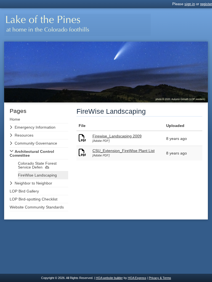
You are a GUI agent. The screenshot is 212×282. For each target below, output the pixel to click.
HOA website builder (109, 278)
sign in (189, 4)
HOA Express (137, 278)
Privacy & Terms (160, 278)
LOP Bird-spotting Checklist (33, 199)
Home (15, 119)
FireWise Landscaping (37, 175)
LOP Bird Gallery (24, 191)
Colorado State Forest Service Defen (37, 165)
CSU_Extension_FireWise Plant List (123, 150)
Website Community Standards (37, 207)
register (206, 4)
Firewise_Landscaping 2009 (117, 136)
